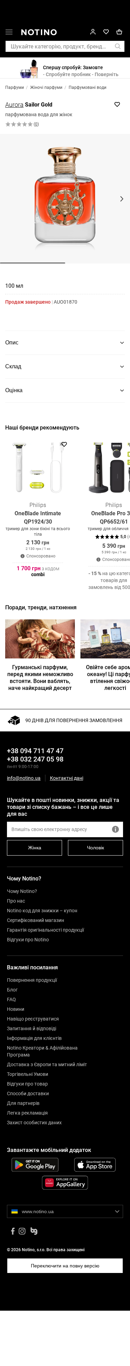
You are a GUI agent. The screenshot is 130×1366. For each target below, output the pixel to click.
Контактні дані (66, 778)
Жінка (34, 847)
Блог (12, 990)
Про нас (16, 901)
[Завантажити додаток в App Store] (95, 1165)
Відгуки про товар (27, 1084)
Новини (15, 1009)
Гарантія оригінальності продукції (45, 930)
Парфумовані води (87, 87)
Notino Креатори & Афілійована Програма (42, 1051)
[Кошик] (119, 32)
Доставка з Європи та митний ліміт (47, 1064)
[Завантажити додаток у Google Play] (35, 1165)
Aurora (14, 104)
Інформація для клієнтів (34, 1038)
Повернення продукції (32, 980)
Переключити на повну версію (65, 1265)
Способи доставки (28, 1093)
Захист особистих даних (34, 1122)
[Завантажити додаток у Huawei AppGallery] (65, 1183)
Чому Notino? (22, 891)
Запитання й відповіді (31, 1028)
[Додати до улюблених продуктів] (117, 104)
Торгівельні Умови (27, 1074)
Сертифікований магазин (35, 920)
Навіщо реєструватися (33, 1019)
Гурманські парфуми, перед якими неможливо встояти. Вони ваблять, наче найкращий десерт (40, 677)
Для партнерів (23, 1103)
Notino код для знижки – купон (42, 910)
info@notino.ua (24, 778)
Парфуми (14, 87)
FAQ (11, 999)
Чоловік (95, 847)
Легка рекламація (27, 1113)
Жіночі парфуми (46, 87)
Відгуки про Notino (28, 939)
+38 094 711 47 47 (35, 751)
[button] (9, 33)
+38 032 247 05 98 (35, 759)
